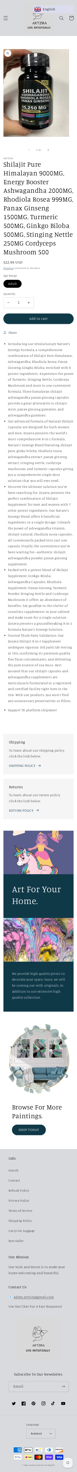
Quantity (9, 293)
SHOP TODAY (29, 1130)
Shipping (8, 268)
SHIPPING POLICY (22, 766)
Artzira (32, 1465)
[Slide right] (48, 150)
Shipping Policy (20, 1220)
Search (14, 1170)
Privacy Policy (19, 1200)
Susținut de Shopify (45, 1465)
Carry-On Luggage (22, 1230)
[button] (5, 18)
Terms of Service (21, 1210)
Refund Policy (19, 1190)
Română (36, 1433)
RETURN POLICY (21, 810)
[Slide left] (29, 150)
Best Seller (16, 1241)
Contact (14, 1180)
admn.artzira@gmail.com (34, 1297)
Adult (12, 283)
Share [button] (13, 332)
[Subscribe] (63, 1386)
